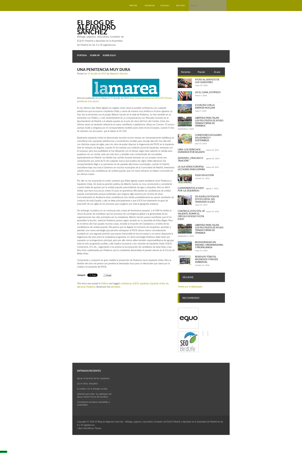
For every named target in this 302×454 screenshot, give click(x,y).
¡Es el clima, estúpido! (208, 92)
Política (104, 284)
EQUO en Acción (204, 175)
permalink (115, 287)
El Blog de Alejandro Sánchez (96, 28)
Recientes (185, 72)
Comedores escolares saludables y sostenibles (208, 138)
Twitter (133, 5)
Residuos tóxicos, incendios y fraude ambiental (206, 259)
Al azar (217, 72)
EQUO (136, 284)
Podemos (90, 287)
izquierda (144, 284)
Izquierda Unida (157, 284)
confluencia (125, 284)
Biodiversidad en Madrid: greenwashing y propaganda (209, 245)
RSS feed (180, 5)
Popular (201, 72)
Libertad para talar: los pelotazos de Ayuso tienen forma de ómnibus (94, 395)
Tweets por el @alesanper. (190, 287)
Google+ (165, 5)
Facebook (150, 5)
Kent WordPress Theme (89, 428)
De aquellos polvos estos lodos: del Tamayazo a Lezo (207, 199)
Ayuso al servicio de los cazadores (93, 378)
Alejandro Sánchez (119, 74)
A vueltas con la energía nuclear (92, 389)
